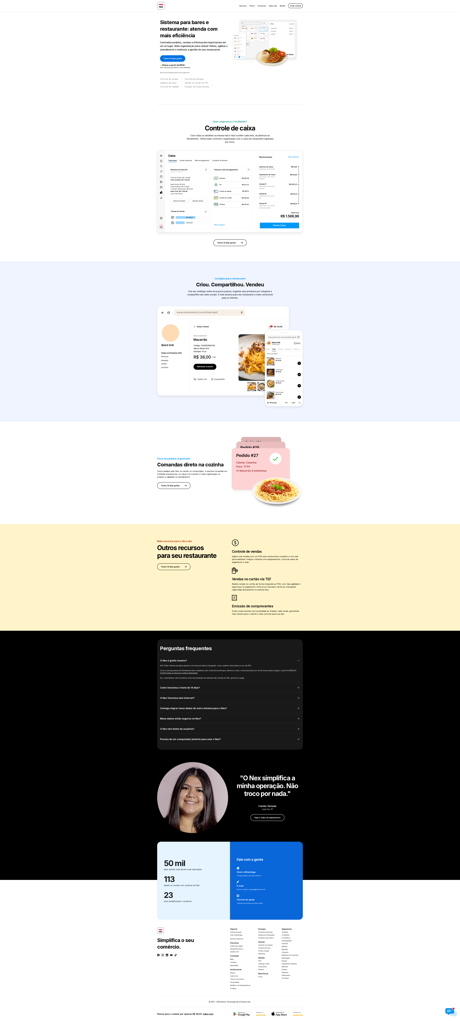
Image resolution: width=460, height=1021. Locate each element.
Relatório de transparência (240, 985)
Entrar (282, 6)
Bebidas (285, 946)
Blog (231, 959)
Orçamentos (262, 967)
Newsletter (234, 965)
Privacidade (234, 982)
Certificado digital (236, 946)
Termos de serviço (237, 979)
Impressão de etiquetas (266, 935)
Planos (252, 6)
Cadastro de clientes (265, 945)
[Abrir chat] (451, 1012)
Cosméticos (286, 938)
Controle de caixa (264, 948)
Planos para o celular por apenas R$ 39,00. (185, 1014)
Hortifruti (285, 944)
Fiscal (260, 977)
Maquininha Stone (236, 949)
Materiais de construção (290, 955)
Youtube (233, 962)
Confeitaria (285, 935)
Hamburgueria (287, 941)
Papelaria (285, 972)
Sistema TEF (234, 952)
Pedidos (261, 969)
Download (262, 6)
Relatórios (261, 954)
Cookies (233, 988)
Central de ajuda (236, 932)
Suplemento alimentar (289, 964)
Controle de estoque (265, 932)
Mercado (285, 967)
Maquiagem (286, 958)
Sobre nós (234, 976)
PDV (259, 961)
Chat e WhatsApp (236, 935)
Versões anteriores (236, 939)
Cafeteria (285, 932)
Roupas (284, 961)
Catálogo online (263, 964)
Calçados (285, 952)
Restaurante (286, 975)
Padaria (284, 969)
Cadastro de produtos (266, 938)
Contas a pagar (263, 951)
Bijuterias (285, 949)
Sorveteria (285, 978)
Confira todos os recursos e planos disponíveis (179, 673)
